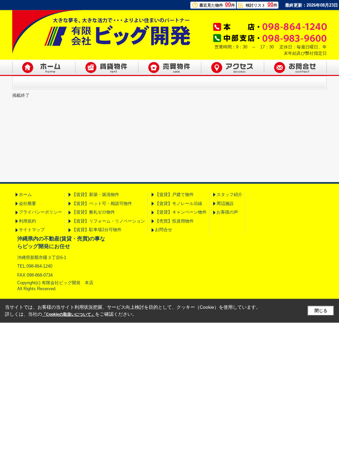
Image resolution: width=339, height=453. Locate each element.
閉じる (321, 310)
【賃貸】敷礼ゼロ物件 (93, 212)
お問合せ (163, 229)
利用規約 (27, 221)
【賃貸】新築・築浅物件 (95, 194)
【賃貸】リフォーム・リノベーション (108, 221)
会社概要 (27, 203)
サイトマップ (32, 229)
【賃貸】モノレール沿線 (178, 203)
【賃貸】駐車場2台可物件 (96, 229)
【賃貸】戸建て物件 (174, 194)
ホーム (25, 194)
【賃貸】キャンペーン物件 (181, 212)
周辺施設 (225, 203)
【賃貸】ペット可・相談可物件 (102, 203)
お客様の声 (227, 212)
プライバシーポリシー (40, 212)
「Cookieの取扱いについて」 (68, 314)
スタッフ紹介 (229, 194)
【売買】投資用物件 (174, 221)
